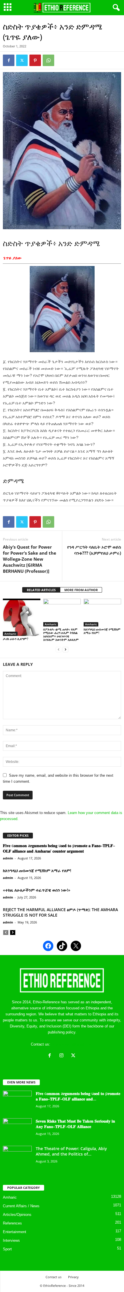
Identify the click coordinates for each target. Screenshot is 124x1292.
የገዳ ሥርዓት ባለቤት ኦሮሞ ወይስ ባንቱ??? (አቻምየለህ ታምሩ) (94, 550)
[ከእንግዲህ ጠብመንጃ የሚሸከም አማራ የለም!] (102, 612)
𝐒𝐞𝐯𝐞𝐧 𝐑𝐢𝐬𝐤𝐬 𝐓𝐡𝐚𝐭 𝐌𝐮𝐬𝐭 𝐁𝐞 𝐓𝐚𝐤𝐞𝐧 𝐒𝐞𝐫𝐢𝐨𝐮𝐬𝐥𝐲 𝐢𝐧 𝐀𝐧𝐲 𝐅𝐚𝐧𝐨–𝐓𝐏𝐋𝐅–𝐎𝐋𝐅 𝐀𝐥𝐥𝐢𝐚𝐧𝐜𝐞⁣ (75, 1123)
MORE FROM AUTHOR (81, 590)
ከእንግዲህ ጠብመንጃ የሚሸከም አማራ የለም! (102, 631)
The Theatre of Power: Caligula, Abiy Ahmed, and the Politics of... (71, 1151)
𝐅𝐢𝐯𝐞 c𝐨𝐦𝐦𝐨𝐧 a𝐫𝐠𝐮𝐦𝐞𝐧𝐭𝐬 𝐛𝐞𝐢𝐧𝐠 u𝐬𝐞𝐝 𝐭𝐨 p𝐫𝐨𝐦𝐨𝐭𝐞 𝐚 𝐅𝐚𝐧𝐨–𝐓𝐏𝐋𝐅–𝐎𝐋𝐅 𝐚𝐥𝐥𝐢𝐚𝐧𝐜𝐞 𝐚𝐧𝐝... (78, 1096)
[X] (74, 1056)
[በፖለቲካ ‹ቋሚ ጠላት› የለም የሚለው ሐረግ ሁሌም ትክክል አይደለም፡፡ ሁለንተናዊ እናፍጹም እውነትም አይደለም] (62, 612)
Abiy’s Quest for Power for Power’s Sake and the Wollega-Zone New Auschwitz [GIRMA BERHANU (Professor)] (29, 559)
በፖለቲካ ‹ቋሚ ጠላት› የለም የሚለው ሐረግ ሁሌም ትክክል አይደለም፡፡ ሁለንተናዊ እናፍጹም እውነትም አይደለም (61, 634)
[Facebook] (8, 60)
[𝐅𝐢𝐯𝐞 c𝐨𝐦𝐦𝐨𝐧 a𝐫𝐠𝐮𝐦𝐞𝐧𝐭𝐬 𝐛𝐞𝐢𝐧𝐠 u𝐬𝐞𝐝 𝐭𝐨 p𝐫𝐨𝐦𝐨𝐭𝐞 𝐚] (17, 1101)
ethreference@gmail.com (72, 1044)
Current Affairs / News (21, 1206)
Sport (7, 1249)
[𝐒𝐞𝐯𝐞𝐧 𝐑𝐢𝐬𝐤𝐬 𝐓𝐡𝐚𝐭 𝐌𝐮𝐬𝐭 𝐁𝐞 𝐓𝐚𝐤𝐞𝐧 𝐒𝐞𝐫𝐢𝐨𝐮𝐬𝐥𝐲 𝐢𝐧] (17, 1129)
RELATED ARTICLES (41, 590)
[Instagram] (63, 1056)
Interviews (11, 1240)
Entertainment (14, 1232)
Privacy (73, 1277)
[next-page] (65, 649)
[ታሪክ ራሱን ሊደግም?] (21, 617)
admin (8, 858)
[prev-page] (58, 649)
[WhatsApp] (48, 60)
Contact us (53, 1277)
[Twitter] (22, 60)
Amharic (10, 634)
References (12, 1223)
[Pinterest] (35, 60)
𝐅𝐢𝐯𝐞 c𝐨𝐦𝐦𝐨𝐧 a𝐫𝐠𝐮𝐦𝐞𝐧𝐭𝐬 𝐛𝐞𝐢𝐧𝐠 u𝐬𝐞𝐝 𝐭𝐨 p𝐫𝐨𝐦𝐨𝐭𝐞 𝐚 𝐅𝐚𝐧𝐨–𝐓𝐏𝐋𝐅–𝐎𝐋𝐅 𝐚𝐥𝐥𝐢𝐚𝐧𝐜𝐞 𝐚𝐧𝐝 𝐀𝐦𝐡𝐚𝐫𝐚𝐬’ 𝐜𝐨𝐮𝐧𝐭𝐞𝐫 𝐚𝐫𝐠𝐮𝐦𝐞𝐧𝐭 (59, 848)
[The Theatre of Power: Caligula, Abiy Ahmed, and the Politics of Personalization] (17, 1156)
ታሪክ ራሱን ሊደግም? (15, 639)
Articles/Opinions (17, 1214)
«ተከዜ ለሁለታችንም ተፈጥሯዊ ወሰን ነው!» (36, 890)
